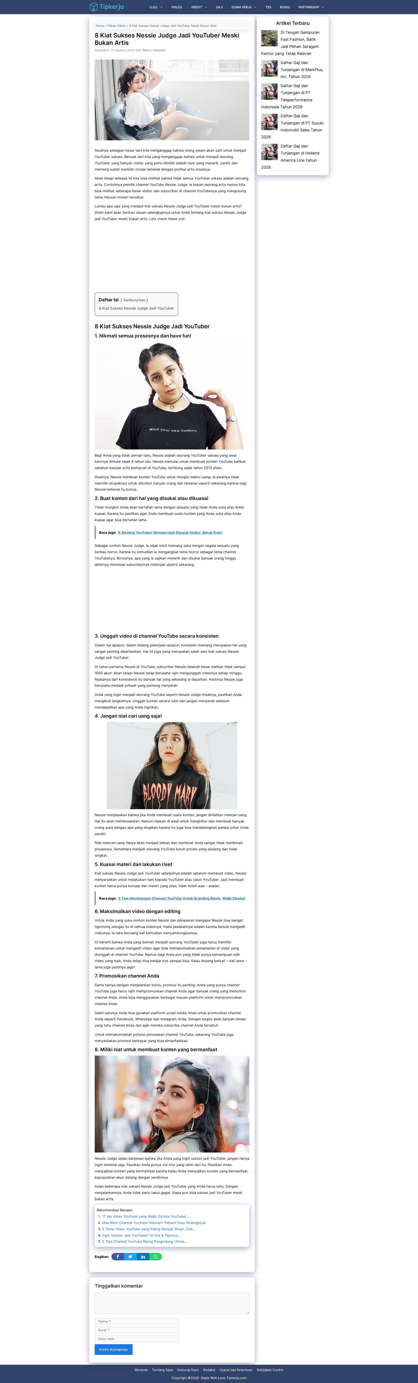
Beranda (141, 1370)
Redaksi (209, 1370)
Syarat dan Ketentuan (236, 1370)
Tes (268, 7)
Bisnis (285, 7)
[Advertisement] (172, 255)
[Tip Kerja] (106, 7)
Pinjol (177, 7)
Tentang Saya (162, 1370)
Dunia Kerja (242, 7)
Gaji (219, 7)
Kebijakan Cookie (270, 1370)
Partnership (308, 7)
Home (100, 25)
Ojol (154, 7)
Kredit (196, 7)
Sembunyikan (134, 300)
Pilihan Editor (117, 25)
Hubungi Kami (188, 1370)
